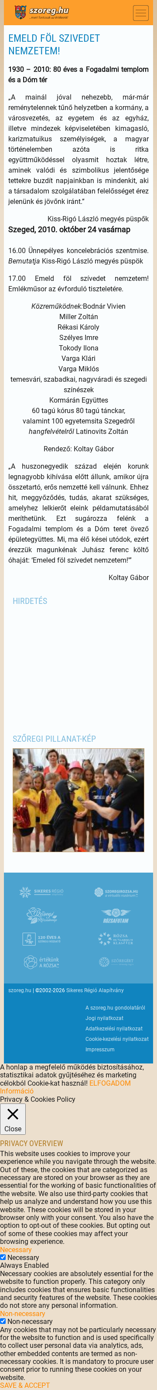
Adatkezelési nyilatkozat (114, 1029)
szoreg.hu (19, 990)
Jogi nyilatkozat (104, 1018)
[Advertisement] (78, 664)
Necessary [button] (16, 1250)
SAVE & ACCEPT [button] (25, 1385)
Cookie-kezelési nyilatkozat (117, 1039)
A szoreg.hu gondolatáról (115, 1008)
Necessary (23, 1257)
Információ (17, 1091)
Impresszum (100, 1050)
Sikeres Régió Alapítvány (95, 990)
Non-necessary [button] (22, 1314)
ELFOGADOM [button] (110, 1083)
